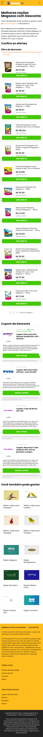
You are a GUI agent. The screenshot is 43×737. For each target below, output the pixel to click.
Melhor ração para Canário (32, 506)
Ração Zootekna (31, 610)
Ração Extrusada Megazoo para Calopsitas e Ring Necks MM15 (28, 251)
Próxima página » (26, 312)
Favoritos (5, 700)
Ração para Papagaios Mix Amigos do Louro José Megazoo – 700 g (26, 85)
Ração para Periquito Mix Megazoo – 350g (26, 188)
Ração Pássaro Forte (30, 586)
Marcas (4, 697)
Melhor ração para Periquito (32, 531)
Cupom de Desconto (10, 694)
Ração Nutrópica (10, 585)
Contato (5, 676)
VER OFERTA (21, 75)
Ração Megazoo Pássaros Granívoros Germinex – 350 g (28, 229)
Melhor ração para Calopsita (11, 506)
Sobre (4, 679)
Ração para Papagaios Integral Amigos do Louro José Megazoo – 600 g (26, 64)
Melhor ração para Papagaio (11, 531)
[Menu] (2, 3)
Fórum (4, 704)
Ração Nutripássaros (30, 561)
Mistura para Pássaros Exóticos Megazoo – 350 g (26, 209)
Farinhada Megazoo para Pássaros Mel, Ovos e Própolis (28, 126)
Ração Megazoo (10, 560)
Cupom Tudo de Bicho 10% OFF (26, 409)
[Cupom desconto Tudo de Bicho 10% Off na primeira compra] (8, 449)
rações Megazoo (10, 23)
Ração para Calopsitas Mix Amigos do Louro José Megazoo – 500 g (27, 272)
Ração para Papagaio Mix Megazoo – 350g (26, 105)
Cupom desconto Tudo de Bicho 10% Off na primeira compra (27, 449)
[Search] (39, 3)
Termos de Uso (7, 673)
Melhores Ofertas (21, 72)
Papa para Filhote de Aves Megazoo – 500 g (26, 292)
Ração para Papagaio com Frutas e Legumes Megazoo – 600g (28, 147)
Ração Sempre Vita (9, 611)
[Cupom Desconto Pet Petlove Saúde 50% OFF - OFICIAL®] (8, 334)
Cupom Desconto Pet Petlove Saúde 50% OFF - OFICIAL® (28, 336)
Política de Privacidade (10, 670)
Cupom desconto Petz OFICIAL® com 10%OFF (26, 371)
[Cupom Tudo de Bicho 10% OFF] (8, 410)
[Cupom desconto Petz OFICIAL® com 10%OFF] (8, 371)
